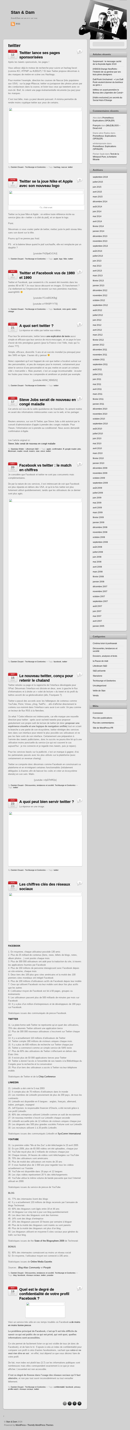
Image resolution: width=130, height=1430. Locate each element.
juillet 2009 (98, 493)
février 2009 (98, 517)
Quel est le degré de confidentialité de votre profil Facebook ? (44, 1293)
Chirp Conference (47, 1076)
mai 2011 (97, 384)
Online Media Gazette (41, 1261)
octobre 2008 (99, 537)
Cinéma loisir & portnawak (105, 643)
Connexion (98, 713)
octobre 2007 (99, 596)
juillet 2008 (98, 552)
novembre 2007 (100, 591)
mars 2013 (98, 275)
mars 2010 (98, 453)
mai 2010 (97, 443)
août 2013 (97, 251)
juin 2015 (97, 187)
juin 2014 (97, 211)
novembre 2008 (100, 532)
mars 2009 (98, 512)
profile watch (13, 1389)
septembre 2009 (100, 483)
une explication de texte (58, 336)
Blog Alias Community (29, 1267)
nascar (64, 167)
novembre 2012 (100, 295)
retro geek (66, 309)
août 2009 (97, 488)
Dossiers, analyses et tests (105, 656)
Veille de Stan (99, 691)
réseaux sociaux (33, 1275)
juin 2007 (97, 611)
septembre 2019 (100, 177)
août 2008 (97, 547)
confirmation (57, 449)
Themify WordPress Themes (40, 1425)
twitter (70, 167)
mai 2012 (97, 325)
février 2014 (98, 226)
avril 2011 (97, 389)
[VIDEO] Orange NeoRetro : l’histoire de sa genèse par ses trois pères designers (107, 72)
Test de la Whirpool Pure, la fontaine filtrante (106, 157)
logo (60, 259)
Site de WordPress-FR (103, 728)
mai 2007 (97, 616)
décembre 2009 (100, 468)
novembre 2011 (100, 355)
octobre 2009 (99, 478)
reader (19, 451)
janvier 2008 (98, 581)
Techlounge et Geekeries (35, 167)
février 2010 (98, 458)
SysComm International (69, 1133)
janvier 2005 (98, 626)
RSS (18, 24)
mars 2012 (98, 335)
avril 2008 (97, 567)
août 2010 (97, 429)
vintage (11, 311)
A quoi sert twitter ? (36, 326)
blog (15, 1275)
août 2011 (97, 369)
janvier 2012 (98, 345)
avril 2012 (97, 330)
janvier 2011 (98, 404)
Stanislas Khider (17, 449)
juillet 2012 (98, 315)
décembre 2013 (100, 236)
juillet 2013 (98, 256)
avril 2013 (97, 271)
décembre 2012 (100, 290)
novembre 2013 (100, 241)
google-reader (71, 449)
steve (42, 451)
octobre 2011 (99, 359)
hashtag (57, 167)
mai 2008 (97, 562)
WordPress (21, 1425)
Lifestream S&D (32, 449)
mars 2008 (98, 572)
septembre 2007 (100, 601)
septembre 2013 (100, 246)
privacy (77, 1387)
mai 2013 (97, 266)
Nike (65, 259)
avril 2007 (97, 621)
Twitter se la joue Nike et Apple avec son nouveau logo (46, 183)
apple (56, 259)
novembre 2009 (100, 473)
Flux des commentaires (103, 723)
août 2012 (97, 310)
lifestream (12, 451)
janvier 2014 (98, 231)
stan (37, 451)
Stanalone (97, 676)
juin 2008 (97, 557)
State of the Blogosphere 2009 (49, 1241)
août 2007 (97, 606)
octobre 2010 (99, 419)
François (97, 125)
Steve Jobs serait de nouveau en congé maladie (31, 443)
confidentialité (59, 1387)
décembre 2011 (100, 349)
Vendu (96, 695)
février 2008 (98, 576)
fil (63, 449)
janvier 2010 (98, 463)
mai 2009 (97, 503)
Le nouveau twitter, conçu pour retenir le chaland (46, 678)
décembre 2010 (100, 409)
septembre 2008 (100, 542)
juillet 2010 (98, 433)
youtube (50, 1275)
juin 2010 (97, 438)
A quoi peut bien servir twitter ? (46, 802)
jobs (79, 449)
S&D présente (99, 671)
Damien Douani (17, 167)
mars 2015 (98, 197)
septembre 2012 (100, 305)
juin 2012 (97, 320)
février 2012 (98, 340)
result (25, 451)
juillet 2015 (98, 182)
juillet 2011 (98, 374)
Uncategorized (99, 685)
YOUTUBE (13, 1139)
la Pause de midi (100, 661)
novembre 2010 (100, 414)
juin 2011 (97, 379)
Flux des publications (102, 718)
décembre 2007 (100, 586)
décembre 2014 (100, 201)
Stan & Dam (11, 1422)
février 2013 (98, 280)
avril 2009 (97, 507)
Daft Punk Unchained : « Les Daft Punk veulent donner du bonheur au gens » (108, 82)
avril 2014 (97, 221)
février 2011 (98, 399)
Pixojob (47, 1267)
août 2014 (97, 206)
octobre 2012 (99, 300)
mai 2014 (97, 216)
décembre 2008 (100, 527)
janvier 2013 (98, 285)
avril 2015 (97, 192)
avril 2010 (97, 448)
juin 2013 (97, 261)
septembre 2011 (100, 364)
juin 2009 (97, 498)
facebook (57, 309)
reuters (32, 451)
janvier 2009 (98, 522)
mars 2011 (97, 394)
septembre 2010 (100, 423)
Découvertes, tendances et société (39, 785)
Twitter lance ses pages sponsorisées (39, 55)
